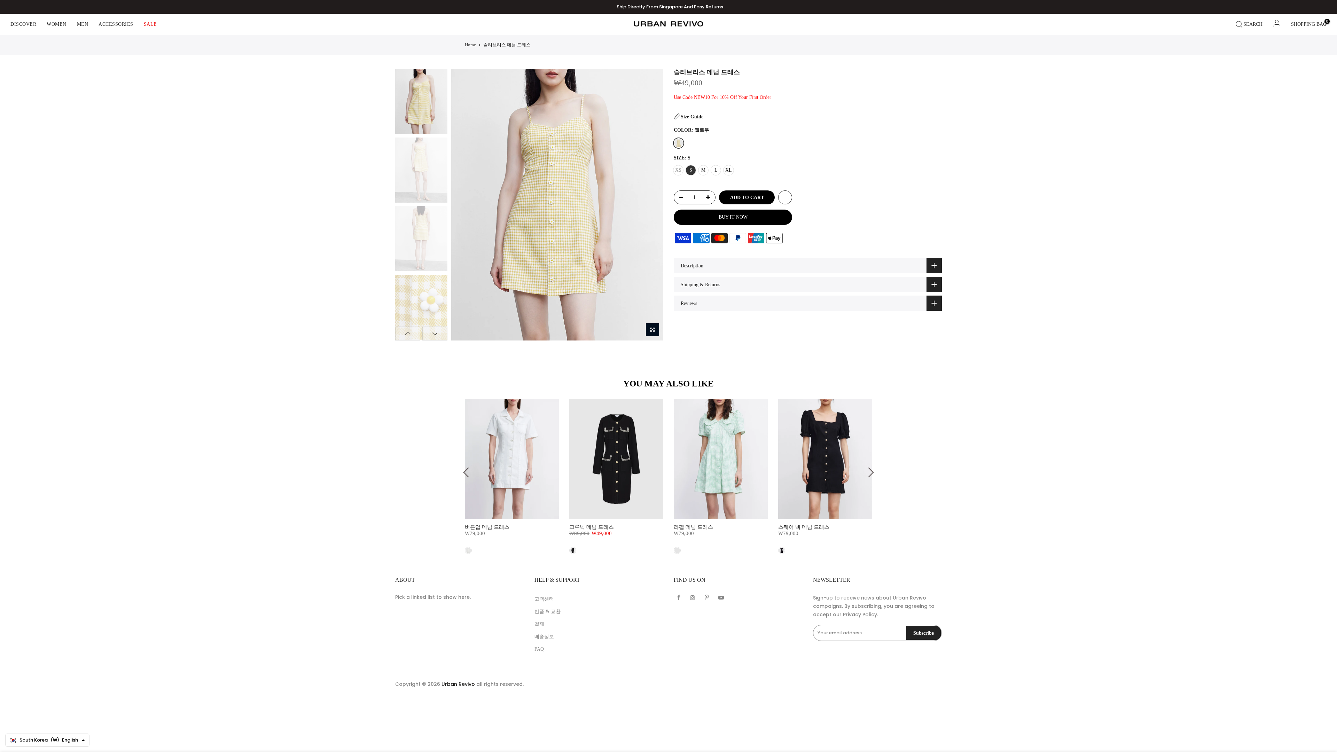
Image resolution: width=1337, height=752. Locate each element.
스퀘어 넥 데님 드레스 (803, 527)
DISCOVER (23, 24)
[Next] (651, 205)
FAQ (539, 649)
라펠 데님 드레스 (693, 527)
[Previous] (462, 205)
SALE (150, 24)
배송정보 (544, 636)
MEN (82, 24)
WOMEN (57, 24)
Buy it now (733, 217)
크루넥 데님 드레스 (591, 527)
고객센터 (544, 599)
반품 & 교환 (547, 611)
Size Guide (692, 116)
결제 (539, 624)
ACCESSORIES (116, 24)
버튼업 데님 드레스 (487, 527)
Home (470, 44)
